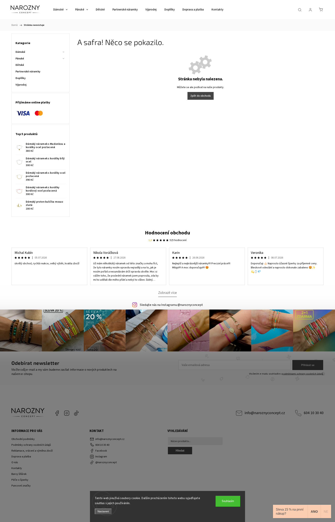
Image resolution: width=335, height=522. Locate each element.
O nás (14, 462)
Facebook (57, 413)
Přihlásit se (307, 365)
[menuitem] (60, 9)
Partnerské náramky (28, 72)
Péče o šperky (19, 480)
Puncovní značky (21, 486)
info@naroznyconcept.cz (265, 413)
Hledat (180, 450)
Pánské (20, 59)
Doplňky (21, 78)
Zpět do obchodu (200, 96)
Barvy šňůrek (19, 474)
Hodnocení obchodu (167, 232)
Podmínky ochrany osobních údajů (31, 445)
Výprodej (21, 85)
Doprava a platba (21, 457)
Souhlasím (228, 501)
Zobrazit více (167, 292)
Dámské (20, 52)
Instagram (67, 413)
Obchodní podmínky (23, 439)
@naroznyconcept (76, 413)
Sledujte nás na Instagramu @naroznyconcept (171, 305)
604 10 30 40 (314, 413)
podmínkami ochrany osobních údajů (302, 373)
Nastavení (103, 511)
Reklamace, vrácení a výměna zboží (32, 451)
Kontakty (16, 468)
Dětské (20, 65)
